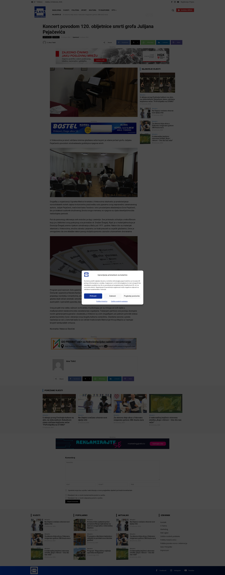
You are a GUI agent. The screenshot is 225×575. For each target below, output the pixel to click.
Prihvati (93, 296)
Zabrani (112, 296)
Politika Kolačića (101, 301)
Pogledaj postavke (132, 296)
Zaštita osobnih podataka (119, 301)
